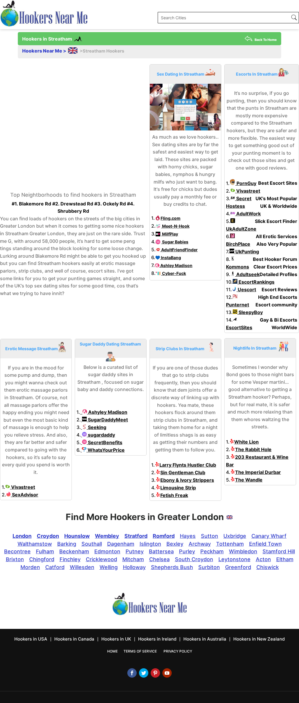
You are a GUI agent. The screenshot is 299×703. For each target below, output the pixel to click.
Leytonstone (234, 559)
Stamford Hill (279, 551)
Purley (187, 551)
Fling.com (170, 218)
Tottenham (230, 544)
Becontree (17, 551)
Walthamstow (35, 544)
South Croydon (194, 559)
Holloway (134, 567)
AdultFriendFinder (179, 249)
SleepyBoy (250, 312)
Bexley (174, 544)
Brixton (15, 559)
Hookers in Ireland (157, 639)
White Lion (246, 442)
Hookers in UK (116, 639)
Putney (135, 551)
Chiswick (267, 567)
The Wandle (249, 480)
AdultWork (248, 214)
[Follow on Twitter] (143, 673)
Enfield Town (265, 544)
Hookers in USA (30, 639)
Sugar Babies (174, 241)
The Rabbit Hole (253, 449)
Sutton (209, 536)
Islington (150, 544)
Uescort (246, 289)
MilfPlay (169, 233)
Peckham (212, 551)
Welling (109, 567)
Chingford (41, 559)
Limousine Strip (178, 488)
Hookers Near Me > (44, 51)
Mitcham (133, 559)
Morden (30, 567)
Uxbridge (234, 536)
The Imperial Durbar (258, 472)
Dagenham (120, 544)
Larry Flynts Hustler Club (187, 465)
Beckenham (74, 551)
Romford (164, 536)
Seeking (96, 427)
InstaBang (170, 257)
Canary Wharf (268, 536)
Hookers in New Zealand (259, 639)
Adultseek (247, 274)
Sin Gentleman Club (182, 472)
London (22, 536)
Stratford (135, 536)
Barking (66, 544)
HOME (112, 651)
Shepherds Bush (172, 567)
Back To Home (266, 40)
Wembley (107, 536)
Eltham (284, 559)
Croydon (48, 536)
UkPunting (246, 251)
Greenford (238, 567)
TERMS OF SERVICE (140, 651)
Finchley (70, 559)
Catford (55, 567)
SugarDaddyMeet (107, 420)
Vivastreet (247, 191)
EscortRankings (255, 282)
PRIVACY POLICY (178, 651)
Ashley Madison (175, 265)
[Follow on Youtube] (167, 673)
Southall (91, 544)
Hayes (188, 536)
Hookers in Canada (74, 639)
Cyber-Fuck (173, 273)
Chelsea (159, 559)
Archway (200, 544)
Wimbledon (243, 551)
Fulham (45, 551)
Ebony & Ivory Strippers (187, 480)
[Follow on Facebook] (132, 673)
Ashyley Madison (107, 412)
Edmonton (107, 551)
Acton (263, 559)
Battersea (161, 551)
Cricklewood (101, 559)
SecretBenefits (104, 442)
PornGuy (245, 183)
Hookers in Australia (204, 639)
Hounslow (77, 536)
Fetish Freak (174, 495)
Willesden (82, 567)
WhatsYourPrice (105, 450)
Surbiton (209, 567)
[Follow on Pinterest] (155, 673)
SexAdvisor (24, 495)
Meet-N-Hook (175, 226)
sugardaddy (101, 435)
